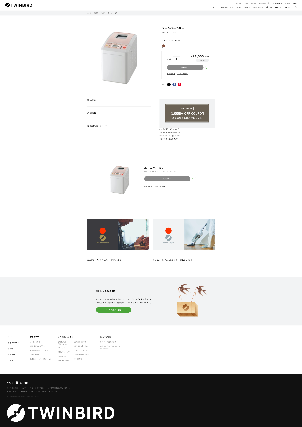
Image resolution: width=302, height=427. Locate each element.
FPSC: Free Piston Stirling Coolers (282, 3)
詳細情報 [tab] (91, 113)
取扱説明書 (171, 73)
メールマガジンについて (82, 350)
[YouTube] (26, 382)
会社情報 (238, 3)
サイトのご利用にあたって (39, 391)
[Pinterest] (179, 84)
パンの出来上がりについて (169, 129)
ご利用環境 (78, 359)
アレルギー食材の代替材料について (172, 132)
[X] (169, 84)
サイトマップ (54, 391)
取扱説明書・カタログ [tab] (97, 126)
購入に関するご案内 (65, 337)
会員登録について (80, 342)
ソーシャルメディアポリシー (37, 388)
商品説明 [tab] (91, 100)
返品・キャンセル (63, 360)
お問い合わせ (34, 354)
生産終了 (185, 67)
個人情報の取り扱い (81, 346)
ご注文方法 (61, 347)
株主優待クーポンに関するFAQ (40, 359)
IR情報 (246, 3)
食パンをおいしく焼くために (169, 136)
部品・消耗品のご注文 (37, 346)
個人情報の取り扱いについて (16, 388)
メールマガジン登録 (113, 310)
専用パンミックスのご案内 (168, 139)
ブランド (215, 8)
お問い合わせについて (81, 354)
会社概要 (11, 354)
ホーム (89, 13)
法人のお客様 (262, 3)
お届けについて (63, 356)
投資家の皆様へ (12, 391)
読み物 (238, 8)
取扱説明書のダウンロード (39, 350)
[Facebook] (174, 84)
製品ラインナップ (99, 13)
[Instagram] (21, 382)
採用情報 (253, 3)
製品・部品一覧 (226, 7)
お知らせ (247, 8)
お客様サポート (258, 8)
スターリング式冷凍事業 (108, 342)
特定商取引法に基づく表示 (58, 388)
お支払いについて (64, 352)
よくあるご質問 (182, 73)
